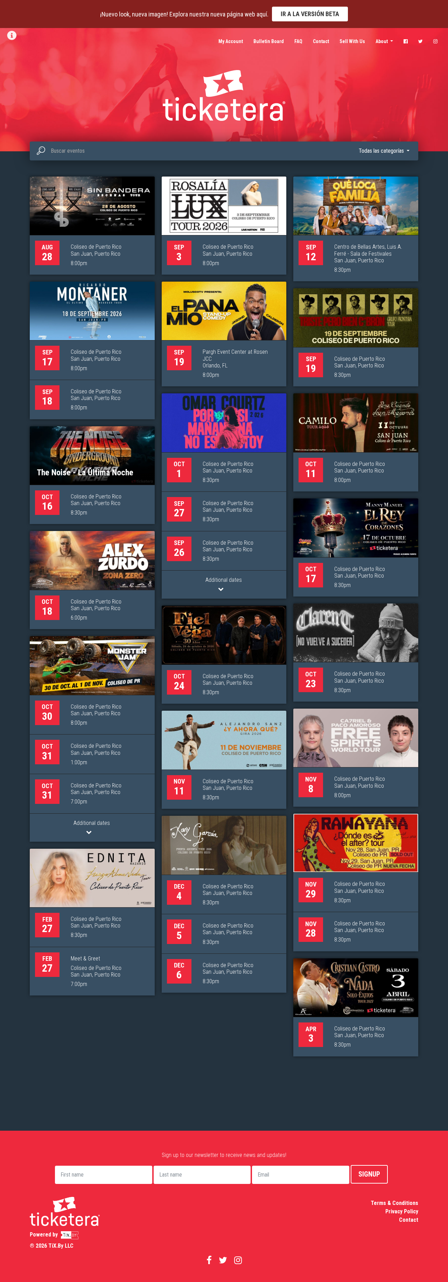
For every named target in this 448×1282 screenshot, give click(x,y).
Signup (369, 1174)
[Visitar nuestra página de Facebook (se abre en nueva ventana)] (405, 41)
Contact (321, 41)
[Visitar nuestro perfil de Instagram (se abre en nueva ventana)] (435, 41)
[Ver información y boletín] (12, 35)
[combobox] (224, 151)
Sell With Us (352, 41)
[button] (384, 151)
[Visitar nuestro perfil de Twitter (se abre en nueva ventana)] (420, 41)
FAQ (298, 41)
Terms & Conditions (394, 1203)
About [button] (382, 41)
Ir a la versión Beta (310, 14)
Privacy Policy (401, 1211)
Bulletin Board (268, 41)
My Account (230, 41)
